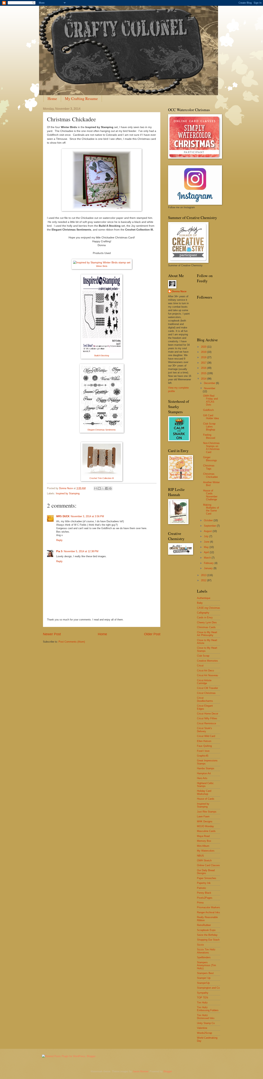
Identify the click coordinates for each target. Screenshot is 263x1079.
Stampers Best (205, 973)
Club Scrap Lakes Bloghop (209, 426)
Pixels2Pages (204, 897)
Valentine (202, 1028)
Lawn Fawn (203, 816)
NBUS (200, 855)
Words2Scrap (204, 1033)
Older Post (152, 634)
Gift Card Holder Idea (211, 417)
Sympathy (202, 992)
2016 (204, 367)
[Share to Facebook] (107, 488)
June (207, 541)
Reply (59, 540)
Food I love (203, 750)
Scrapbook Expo (206, 930)
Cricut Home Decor (207, 713)
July (206, 536)
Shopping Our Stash (208, 939)
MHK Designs (204, 821)
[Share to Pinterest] (110, 488)
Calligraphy (203, 612)
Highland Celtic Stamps (205, 785)
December (210, 383)
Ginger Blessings (210, 459)
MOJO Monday (205, 826)
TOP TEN (202, 997)
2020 (204, 346)
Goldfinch (208, 410)
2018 (204, 357)
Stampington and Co (208, 987)
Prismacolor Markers (208, 907)
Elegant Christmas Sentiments (102, 430)
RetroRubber (204, 925)
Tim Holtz (202, 1002)
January (209, 568)
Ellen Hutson (204, 741)
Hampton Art (204, 773)
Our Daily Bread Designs (206, 872)
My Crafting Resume (81, 98)
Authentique (203, 598)
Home (52, 98)
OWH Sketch (204, 860)
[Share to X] (103, 488)
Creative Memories (207, 660)
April (207, 552)
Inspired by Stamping (68, 493)
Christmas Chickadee (210, 475)
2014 (204, 378)
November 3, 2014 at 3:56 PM (87, 516)
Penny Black (204, 892)
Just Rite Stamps (206, 811)
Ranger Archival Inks (208, 912)
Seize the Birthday (207, 934)
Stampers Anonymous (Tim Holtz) (206, 965)
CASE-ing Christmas (208, 607)
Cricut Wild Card (206, 736)
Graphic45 (202, 755)
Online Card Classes (208, 865)
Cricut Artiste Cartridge (204, 682)
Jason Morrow (140, 1071)
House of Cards (205, 798)
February (209, 563)
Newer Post (52, 634)
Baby (200, 602)
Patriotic (201, 888)
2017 (204, 362)
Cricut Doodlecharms (205, 699)
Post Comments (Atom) (72, 641)
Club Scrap (203, 655)
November (209, 388)
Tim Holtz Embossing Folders (208, 1009)
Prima (200, 902)
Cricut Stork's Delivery (204, 730)
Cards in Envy (205, 617)
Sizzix (200, 944)
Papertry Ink (204, 883)
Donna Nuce (179, 291)
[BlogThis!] (99, 488)
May (206, 547)
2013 (204, 575)
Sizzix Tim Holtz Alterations (206, 951)
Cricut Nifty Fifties (207, 718)
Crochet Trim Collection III (102, 478)
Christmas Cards (206, 627)
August (208, 531)
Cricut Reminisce (206, 723)
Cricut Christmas (206, 693)
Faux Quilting (204, 745)
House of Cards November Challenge (210, 495)
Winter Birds (101, 266)
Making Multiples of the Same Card (211, 509)
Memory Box (204, 840)
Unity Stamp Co (206, 1023)
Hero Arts (202, 778)
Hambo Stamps (205, 768)
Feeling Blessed (209, 436)
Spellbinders (204, 957)
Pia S (59, 551)
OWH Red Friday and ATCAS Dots (210, 400)
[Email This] (96, 488)
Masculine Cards (206, 831)
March (208, 557)
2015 (204, 373)
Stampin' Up (203, 978)
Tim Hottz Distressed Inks (205, 1017)
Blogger (167, 1071)
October (209, 520)
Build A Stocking (101, 355)
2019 (204, 352)
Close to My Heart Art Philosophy (207, 634)
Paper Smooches (206, 878)
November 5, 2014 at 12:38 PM (81, 551)
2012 (204, 580)
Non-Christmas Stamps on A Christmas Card (211, 447)
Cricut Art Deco (205, 670)
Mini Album (203, 845)
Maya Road (203, 836)
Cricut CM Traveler (207, 688)
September (210, 525)
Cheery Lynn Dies (207, 622)
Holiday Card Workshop (204, 792)
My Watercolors (205, 850)
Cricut (200, 665)
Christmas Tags (208, 467)
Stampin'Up (203, 983)
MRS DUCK (63, 516)
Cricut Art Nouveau (207, 675)
